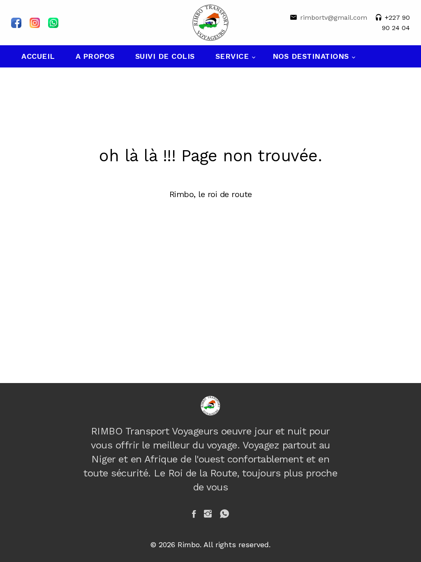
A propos (95, 56)
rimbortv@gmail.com (333, 17)
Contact (104, 78)
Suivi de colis (165, 56)
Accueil (38, 56)
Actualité (43, 78)
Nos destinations (312, 56)
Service (233, 56)
